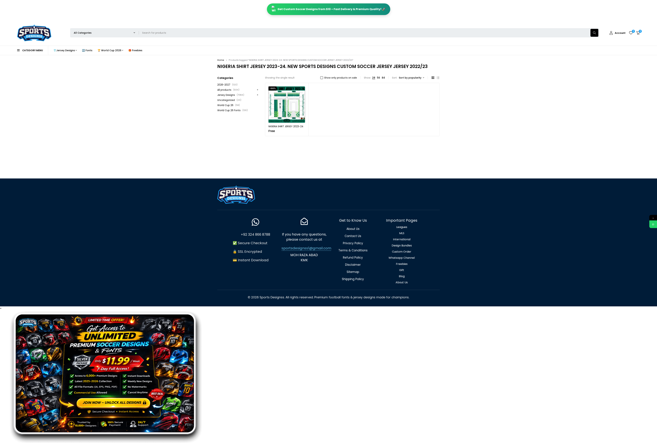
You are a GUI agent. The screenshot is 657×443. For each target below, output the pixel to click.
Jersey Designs (230, 95)
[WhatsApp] (653, 224)
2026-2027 (227, 84)
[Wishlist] (631, 33)
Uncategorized (229, 100)
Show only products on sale (340, 77)
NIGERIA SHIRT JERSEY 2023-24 (285, 126)
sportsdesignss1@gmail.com (306, 248)
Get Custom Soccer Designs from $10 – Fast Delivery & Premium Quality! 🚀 (331, 9)
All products (228, 90)
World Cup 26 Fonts (232, 110)
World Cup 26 (228, 105)
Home (220, 60)
